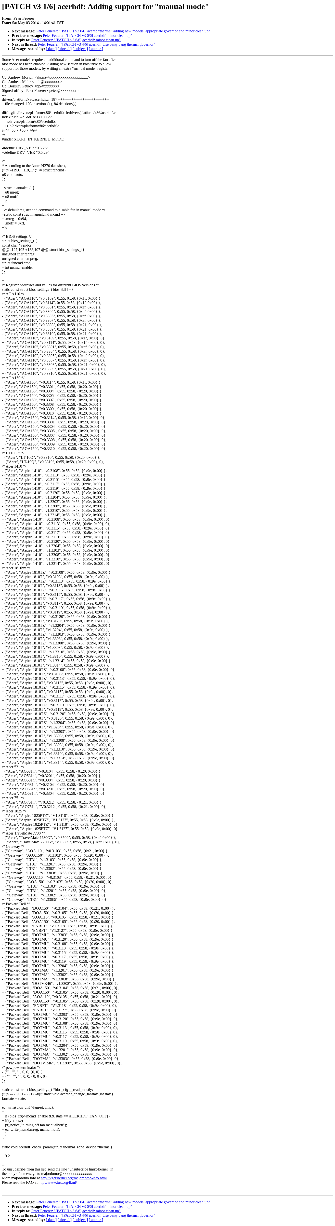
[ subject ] (80, 49)
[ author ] (96, 49)
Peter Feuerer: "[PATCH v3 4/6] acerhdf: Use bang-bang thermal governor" (96, 44)
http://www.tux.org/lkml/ (58, 1182)
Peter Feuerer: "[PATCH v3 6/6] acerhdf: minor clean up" (87, 35)
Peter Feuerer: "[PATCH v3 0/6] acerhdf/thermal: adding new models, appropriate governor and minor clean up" (123, 31)
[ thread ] (65, 49)
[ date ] (51, 49)
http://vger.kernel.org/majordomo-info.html (74, 1178)
